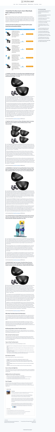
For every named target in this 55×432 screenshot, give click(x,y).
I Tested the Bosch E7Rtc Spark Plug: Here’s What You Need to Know (28, 421)
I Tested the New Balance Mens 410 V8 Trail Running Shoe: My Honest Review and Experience (44, 12)
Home (14, 4)
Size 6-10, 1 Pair (22, 218)
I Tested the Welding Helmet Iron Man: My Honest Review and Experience (15, 410)
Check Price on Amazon (30, 41)
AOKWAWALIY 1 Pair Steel (11, 168)
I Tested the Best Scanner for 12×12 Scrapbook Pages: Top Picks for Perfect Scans (43, 25)
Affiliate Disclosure (30, 4)
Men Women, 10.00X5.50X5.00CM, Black (25, 265)
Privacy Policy (36, 4)
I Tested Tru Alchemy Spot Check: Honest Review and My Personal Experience (16, 412)
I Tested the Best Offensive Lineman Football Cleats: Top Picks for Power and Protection (11, 421)
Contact (40, 4)
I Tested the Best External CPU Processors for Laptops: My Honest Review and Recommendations (18, 411)
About (17, 4)
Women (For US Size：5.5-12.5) (13, 76)
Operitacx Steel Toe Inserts (11, 121)
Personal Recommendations (23, 4)
